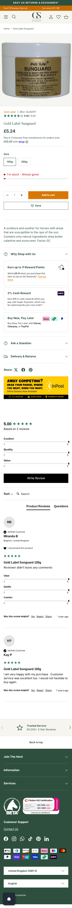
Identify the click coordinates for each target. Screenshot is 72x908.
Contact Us (11, 829)
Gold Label (10, 111)
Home (7, 28)
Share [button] (48, 616)
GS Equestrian (19, 895)
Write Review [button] (36, 478)
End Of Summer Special (15, 8)
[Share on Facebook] (23, 370)
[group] (36, 424)
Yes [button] (33, 616)
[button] (66, 17)
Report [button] (40, 616)
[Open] (9, 899)
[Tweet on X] (16, 370)
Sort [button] (7, 493)
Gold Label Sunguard (23, 28)
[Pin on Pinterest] (30, 370)
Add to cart (48, 194)
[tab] (38, 507)
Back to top (36, 742)
